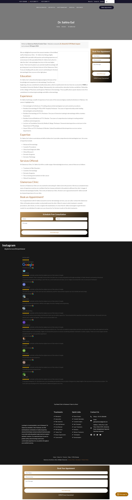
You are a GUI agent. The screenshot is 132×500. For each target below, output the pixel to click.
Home (58, 26)
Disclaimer (78, 459)
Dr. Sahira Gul (71, 26)
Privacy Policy (71, 459)
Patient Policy (85, 459)
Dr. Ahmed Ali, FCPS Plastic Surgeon (70, 44)
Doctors (64, 26)
